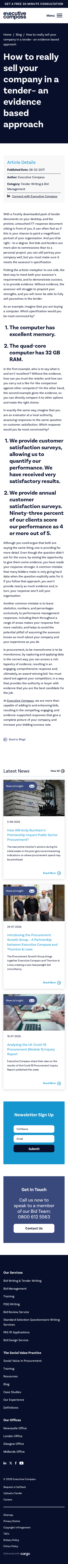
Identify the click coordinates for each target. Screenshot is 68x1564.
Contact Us (34, 1228)
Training (8, 1296)
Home (7, 34)
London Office (12, 1436)
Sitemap (8, 1515)
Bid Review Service (16, 1312)
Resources (10, 1376)
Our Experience (13, 1400)
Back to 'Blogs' (17, 739)
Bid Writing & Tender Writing (22, 1280)
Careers (7, 1499)
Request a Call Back (14, 1487)
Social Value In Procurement (22, 1361)
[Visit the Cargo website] (25, 1554)
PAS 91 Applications (16, 1332)
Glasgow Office (13, 1444)
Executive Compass (20, 700)
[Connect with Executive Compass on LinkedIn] (4, 1463)
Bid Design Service (16, 1340)
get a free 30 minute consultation (34, 4)
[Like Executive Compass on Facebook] (15, 1463)
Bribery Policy (11, 1540)
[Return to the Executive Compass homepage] (27, 15)
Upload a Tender (12, 1493)
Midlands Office (14, 1451)
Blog (19, 34)
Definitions (10, 1407)
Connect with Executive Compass (34, 196)
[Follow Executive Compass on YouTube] (21, 1463)
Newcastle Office (15, 1428)
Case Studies (12, 1392)
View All (55, 771)
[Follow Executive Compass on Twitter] (10, 1463)
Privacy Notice (11, 1521)
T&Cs (6, 1533)
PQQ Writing (11, 1304)
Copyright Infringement (17, 1527)
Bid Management (14, 1288)
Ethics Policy (10, 1546)
